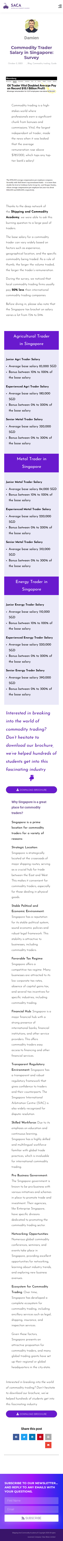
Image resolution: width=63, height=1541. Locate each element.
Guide (54, 63)
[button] (60, 6)
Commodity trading (41, 63)
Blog (30, 63)
